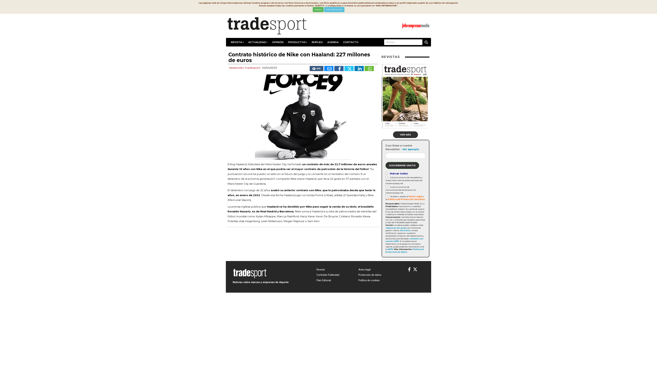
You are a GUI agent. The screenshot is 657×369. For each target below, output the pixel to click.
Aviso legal (364, 269)
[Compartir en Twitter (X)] (349, 68)
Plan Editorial (324, 280)
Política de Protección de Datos (406, 199)
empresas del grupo (396, 228)
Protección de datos (369, 274)
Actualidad (257, 42)
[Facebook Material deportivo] (409, 269)
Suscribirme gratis (402, 165)
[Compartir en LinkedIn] (359, 68)
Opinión (278, 42)
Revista (236, 42)
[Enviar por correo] (328, 68)
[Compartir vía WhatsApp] (369, 68)
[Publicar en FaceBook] (339, 68)
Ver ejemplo (410, 149)
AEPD (390, 249)
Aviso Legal (415, 196)
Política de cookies (369, 280)
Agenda (333, 42)
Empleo (317, 42)
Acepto (318, 9)
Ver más (405, 134)
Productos (297, 42)
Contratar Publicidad (328, 274)
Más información (334, 9)
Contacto (350, 42)
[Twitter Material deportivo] (415, 269)
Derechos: (405, 230)
